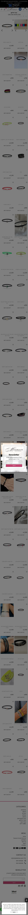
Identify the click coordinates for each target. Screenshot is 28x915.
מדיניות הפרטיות (14, 910)
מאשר (14, 912)
